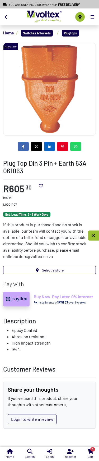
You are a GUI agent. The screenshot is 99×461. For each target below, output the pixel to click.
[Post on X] (36, 146)
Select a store (52, 270)
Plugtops (70, 33)
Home (8, 32)
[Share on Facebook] (23, 146)
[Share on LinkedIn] (49, 146)
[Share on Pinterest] (62, 146)
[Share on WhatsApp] (75, 146)
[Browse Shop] (93, 236)
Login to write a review (32, 419)
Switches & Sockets (37, 33)
